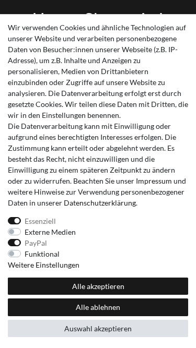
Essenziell (40, 221)
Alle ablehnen (98, 307)
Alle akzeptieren (98, 286)
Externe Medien (50, 231)
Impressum (154, 180)
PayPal (36, 242)
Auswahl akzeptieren (98, 328)
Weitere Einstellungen (43, 264)
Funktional (42, 253)
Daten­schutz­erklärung (100, 202)
